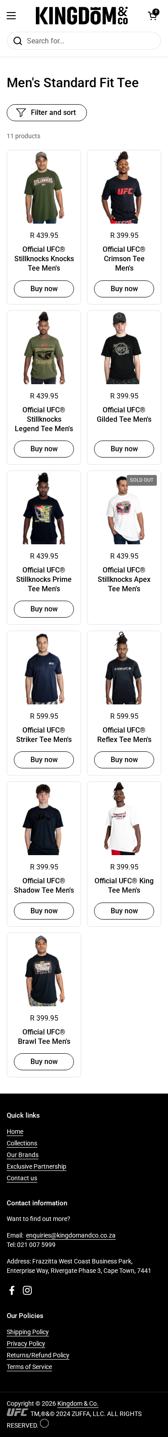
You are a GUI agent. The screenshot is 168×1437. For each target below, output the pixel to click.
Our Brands (23, 1154)
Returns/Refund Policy (38, 1355)
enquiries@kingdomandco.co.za (71, 1235)
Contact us (22, 1178)
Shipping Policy (28, 1331)
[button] (152, 16)
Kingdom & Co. (78, 1403)
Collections (22, 1143)
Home (15, 1131)
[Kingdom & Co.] (82, 16)
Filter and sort (53, 112)
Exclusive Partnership (36, 1166)
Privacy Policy (26, 1343)
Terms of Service (29, 1366)
